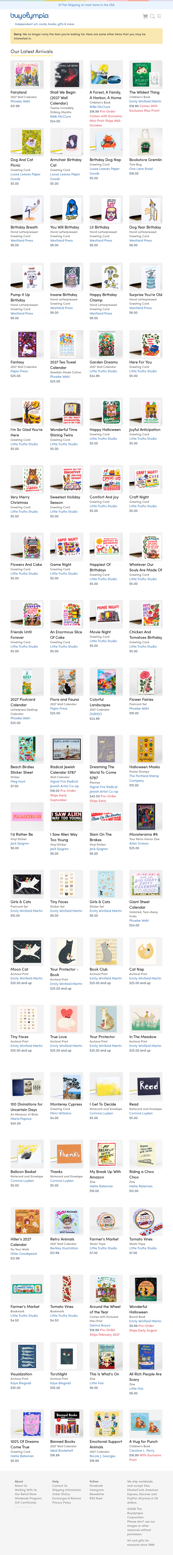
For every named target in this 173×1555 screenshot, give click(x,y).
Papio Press (19, 371)
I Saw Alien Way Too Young (63, 836)
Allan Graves (139, 843)
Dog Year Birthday (145, 227)
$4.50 (15, 1320)
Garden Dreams (104, 362)
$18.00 (134, 173)
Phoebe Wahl (20, 101)
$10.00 (134, 785)
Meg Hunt (18, 781)
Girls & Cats (21, 901)
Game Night (60, 564)
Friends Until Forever (21, 634)
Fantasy (17, 362)
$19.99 (144, 108)
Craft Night (139, 496)
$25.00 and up (21, 982)
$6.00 (15, 244)
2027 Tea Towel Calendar (63, 364)
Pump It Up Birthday (20, 297)
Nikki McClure (60, 116)
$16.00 (134, 712)
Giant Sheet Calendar (139, 904)
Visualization (21, 1373)
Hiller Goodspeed (24, 1253)
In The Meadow (142, 1036)
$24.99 (95, 375)
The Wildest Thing (144, 92)
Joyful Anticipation (144, 429)
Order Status (61, 1494)
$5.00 (15, 183)
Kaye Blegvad (21, 1382)
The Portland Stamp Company (144, 778)
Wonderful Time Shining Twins (63, 431)
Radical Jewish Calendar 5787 (63, 769)
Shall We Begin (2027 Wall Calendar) (63, 97)
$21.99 (15, 105)
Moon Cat (19, 969)
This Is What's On (104, 1373)
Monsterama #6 (143, 834)
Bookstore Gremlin (145, 159)
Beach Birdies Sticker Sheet (22, 769)
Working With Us (26, 1490)
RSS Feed (96, 1498)
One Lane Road (141, 168)
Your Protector (102, 1036)
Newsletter (97, 1494)
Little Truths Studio (103, 371)
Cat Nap (136, 969)
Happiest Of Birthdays (100, 566)
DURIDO (96, 713)
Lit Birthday (99, 227)
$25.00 (15, 375)
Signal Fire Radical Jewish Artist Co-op (64, 783)
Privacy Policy (61, 1502)
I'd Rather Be (22, 834)
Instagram (97, 1490)
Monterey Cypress (66, 1104)
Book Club (99, 969)
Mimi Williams (60, 1113)
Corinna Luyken (101, 1113)
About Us (21, 1485)
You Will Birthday (64, 227)
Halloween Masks (144, 766)
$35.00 (15, 1387)
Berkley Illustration (64, 1248)
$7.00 (14, 785)
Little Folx (97, 1382)
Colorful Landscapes (100, 701)
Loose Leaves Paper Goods (26, 176)
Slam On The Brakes (101, 836)
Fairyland (19, 92)
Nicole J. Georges (102, 1455)
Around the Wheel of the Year (105, 1308)
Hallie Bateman (101, 1186)
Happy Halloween (105, 429)
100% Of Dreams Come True (25, 1443)
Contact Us (59, 1485)
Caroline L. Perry (141, 1450)
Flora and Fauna (64, 699)
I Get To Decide (103, 1104)
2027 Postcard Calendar (23, 701)
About (19, 1481)
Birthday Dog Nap (105, 159)
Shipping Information (66, 1490)
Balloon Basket (23, 1171)
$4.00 (54, 1117)
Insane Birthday (63, 294)
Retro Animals (62, 1239)
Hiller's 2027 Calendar (21, 1241)
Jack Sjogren (20, 843)
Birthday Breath (24, 227)
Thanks (56, 1171)
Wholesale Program (28, 1498)
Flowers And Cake (26, 564)
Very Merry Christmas (20, 499)
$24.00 (55, 120)
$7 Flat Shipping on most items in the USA (86, 5)
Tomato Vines (141, 1239)
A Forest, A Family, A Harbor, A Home (105, 94)
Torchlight (58, 1373)
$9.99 (143, 1328)
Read (133, 1104)
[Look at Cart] (145, 19)
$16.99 (54, 1455)
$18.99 (106, 118)
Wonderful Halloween (138, 1308)
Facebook (96, 1485)
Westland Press (22, 240)
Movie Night (100, 631)
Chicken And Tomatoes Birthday (145, 634)
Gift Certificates (25, 1502)
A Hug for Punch (143, 1441)
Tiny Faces (59, 901)
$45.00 (103, 801)
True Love (58, 1036)
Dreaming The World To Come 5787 (103, 772)
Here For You (140, 362)
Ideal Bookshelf (61, 1450)
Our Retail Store (25, 1494)
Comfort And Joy (104, 496)
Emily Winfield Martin (145, 101)
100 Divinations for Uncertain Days (27, 1106)
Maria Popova (21, 1118)
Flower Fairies (141, 699)
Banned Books (62, 1441)
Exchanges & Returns (66, 1498)
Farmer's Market (104, 1239)
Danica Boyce (100, 1325)
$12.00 (133, 1190)
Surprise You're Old (145, 294)
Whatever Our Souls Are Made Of (145, 566)
